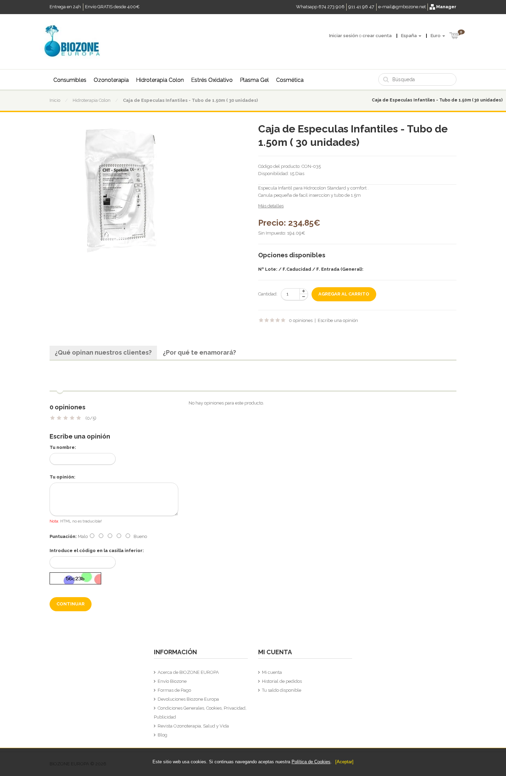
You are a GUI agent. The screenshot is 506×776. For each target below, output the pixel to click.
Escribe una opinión (338, 320)
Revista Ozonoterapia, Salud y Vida (193, 726)
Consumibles (69, 80)
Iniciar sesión (343, 35)
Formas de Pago (174, 690)
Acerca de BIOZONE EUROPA (188, 672)
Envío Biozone (172, 681)
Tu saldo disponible (281, 690)
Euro (436, 35)
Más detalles (271, 205)
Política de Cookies (311, 761)
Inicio (55, 100)
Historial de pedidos (282, 681)
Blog (162, 734)
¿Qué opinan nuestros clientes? (103, 352)
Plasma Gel (254, 80)
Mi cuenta (272, 672)
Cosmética (290, 80)
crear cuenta (377, 35)
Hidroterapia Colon (160, 80)
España (409, 35)
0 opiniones (301, 320)
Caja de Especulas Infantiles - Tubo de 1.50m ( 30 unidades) (190, 100)
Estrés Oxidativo (212, 80)
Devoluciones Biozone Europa (188, 699)
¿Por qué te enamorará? (199, 352)
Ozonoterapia (111, 80)
